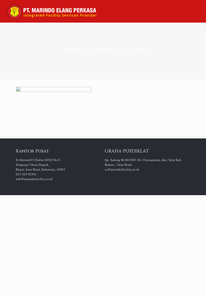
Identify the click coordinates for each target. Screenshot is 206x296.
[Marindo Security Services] (51, 11)
